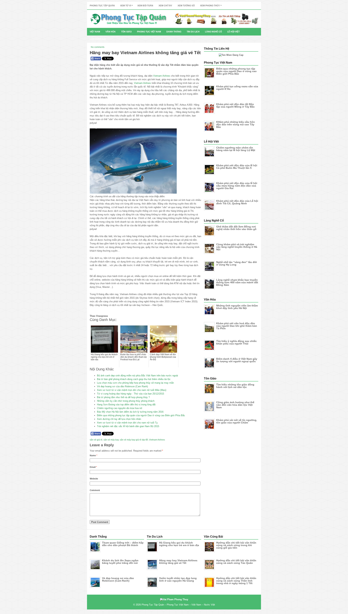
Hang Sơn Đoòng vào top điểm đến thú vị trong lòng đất (126, 404)
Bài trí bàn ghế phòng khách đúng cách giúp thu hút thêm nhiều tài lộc (134, 379)
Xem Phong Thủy (211, 5)
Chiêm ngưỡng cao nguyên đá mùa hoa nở (119, 408)
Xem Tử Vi (126, 5)
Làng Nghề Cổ (213, 31)
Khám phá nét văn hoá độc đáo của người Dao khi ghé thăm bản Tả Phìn (236, 326)
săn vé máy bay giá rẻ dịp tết (134, 439)
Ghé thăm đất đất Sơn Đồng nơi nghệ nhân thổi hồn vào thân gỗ (236, 228)
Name (93, 455)
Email (93, 467)
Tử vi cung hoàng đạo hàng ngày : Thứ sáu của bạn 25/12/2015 (130, 393)
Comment (95, 490)
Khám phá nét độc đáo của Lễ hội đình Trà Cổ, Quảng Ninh (237, 202)
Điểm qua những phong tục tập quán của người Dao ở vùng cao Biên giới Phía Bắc (141, 415)
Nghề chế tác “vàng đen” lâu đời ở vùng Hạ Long (236, 263)
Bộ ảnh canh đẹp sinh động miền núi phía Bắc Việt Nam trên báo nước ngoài (137, 375)
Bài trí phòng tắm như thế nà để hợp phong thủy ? (123, 397)
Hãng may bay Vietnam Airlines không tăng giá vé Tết (178, 561)
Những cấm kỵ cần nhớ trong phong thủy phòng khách (125, 401)
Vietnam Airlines (161, 75)
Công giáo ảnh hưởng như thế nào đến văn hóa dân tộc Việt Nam (235, 405)
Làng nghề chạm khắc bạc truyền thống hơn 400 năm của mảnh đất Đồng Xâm (237, 282)
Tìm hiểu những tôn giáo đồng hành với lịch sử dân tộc (235, 386)
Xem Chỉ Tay (165, 5)
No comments (97, 47)
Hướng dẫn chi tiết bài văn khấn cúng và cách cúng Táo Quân (236, 561)
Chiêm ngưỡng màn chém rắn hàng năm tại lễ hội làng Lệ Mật (235, 149)
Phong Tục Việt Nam (149, 31)
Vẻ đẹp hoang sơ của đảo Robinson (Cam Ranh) (122, 386)
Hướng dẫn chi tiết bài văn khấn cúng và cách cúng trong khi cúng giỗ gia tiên (236, 545)
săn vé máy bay (111, 439)
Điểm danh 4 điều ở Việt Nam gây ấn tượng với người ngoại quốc (236, 360)
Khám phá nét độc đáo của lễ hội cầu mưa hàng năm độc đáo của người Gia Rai (236, 186)
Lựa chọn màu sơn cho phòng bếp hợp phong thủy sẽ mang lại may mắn (135, 382)
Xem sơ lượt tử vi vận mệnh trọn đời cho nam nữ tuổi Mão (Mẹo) (131, 390)
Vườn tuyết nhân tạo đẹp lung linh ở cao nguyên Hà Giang (178, 579)
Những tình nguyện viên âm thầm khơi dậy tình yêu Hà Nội (237, 307)
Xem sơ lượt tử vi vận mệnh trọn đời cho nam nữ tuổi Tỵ (127, 422)
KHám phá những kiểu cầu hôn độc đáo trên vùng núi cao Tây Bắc (235, 124)
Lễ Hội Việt (233, 31)
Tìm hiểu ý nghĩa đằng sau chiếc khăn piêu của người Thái (236, 342)
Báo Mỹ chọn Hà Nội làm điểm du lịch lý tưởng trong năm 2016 (130, 411)
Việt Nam (95, 31)
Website (94, 478)
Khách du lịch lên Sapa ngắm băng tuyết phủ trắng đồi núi (120, 561)
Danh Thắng (173, 31)
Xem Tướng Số (186, 5)
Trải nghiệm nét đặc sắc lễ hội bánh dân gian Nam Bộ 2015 (128, 426)
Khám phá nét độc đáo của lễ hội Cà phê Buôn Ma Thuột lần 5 (236, 166)
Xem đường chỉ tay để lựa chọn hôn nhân (119, 419)
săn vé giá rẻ (96, 439)
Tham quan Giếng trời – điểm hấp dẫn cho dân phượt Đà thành (123, 544)
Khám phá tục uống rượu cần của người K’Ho (237, 87)
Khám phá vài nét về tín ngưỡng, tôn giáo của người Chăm (236, 421)
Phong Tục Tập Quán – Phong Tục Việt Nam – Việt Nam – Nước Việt (178, 604)
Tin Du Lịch (193, 31)
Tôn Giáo (126, 31)
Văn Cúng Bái (98, 39)
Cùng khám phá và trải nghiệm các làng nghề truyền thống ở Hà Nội (236, 247)
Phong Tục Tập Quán (102, 5)
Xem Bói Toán (145, 5)
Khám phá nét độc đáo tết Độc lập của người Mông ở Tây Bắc (235, 105)
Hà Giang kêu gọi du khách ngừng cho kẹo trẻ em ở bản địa (179, 544)
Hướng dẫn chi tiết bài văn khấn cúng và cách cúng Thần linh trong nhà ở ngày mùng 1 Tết (236, 581)
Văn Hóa (110, 31)
